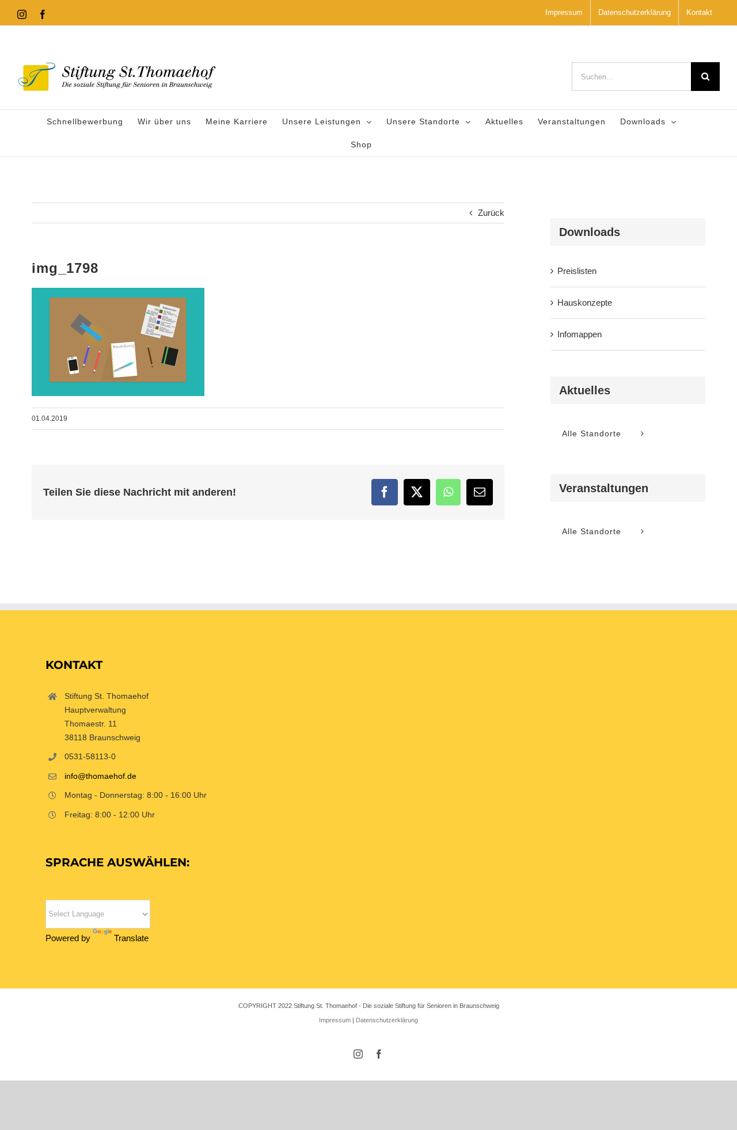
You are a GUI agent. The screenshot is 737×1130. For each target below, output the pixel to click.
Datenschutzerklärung (387, 1020)
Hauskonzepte (584, 302)
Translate (131, 938)
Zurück (491, 213)
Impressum (335, 1020)
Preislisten (577, 271)
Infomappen (579, 334)
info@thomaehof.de (100, 776)
